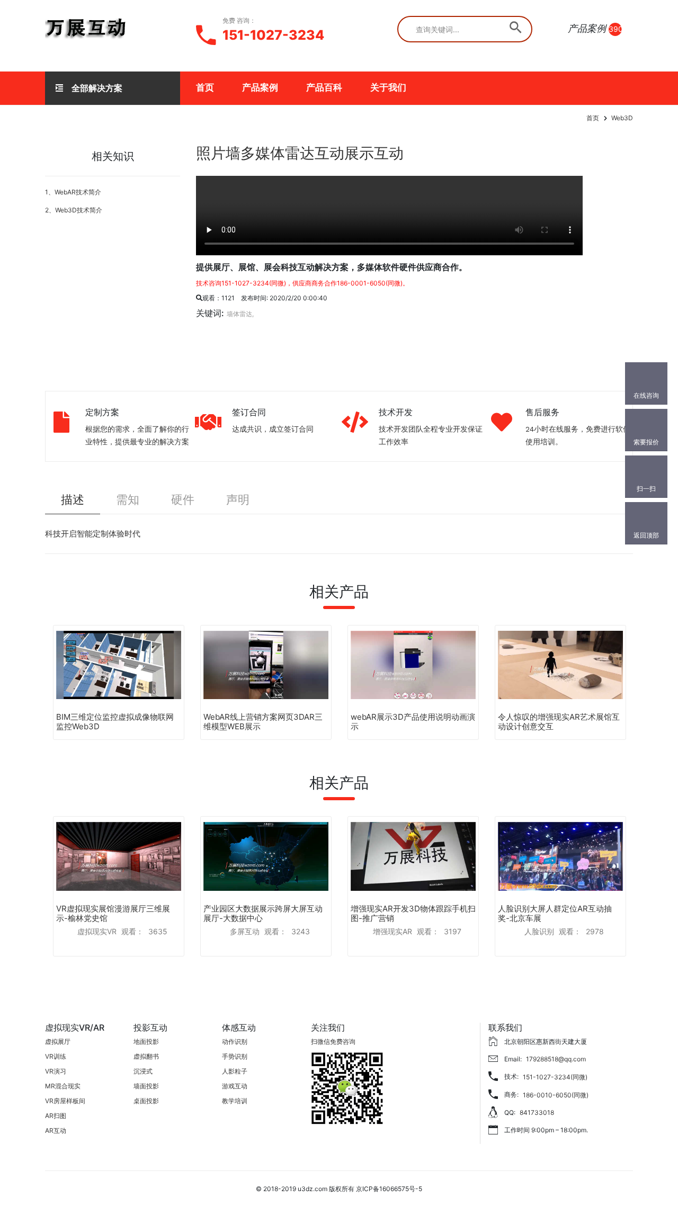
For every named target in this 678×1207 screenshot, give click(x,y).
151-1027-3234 (273, 35)
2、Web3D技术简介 (73, 210)
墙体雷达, (240, 314)
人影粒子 (234, 1071)
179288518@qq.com (556, 1059)
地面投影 (146, 1041)
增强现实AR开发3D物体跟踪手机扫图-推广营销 (413, 913)
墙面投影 (146, 1086)
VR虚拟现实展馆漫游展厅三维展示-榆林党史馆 (113, 913)
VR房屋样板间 (65, 1101)
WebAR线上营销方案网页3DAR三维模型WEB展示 (263, 721)
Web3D (622, 118)
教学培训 (234, 1101)
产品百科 (324, 87)
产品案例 (260, 87)
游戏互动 (234, 1086)
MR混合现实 (63, 1086)
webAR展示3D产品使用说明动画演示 (413, 721)
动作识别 (234, 1041)
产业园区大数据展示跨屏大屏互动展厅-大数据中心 (263, 913)
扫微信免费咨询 (333, 1041)
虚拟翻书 (146, 1056)
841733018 (537, 1112)
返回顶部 (646, 535)
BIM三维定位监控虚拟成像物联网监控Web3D (115, 721)
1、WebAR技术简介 (73, 192)
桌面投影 (146, 1101)
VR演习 (55, 1071)
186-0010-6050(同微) (555, 1095)
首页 (205, 87)
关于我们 (388, 87)
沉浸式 (143, 1071)
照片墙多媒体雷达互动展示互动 (300, 153)
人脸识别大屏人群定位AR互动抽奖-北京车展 (555, 913)
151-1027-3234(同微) (555, 1077)
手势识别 (234, 1056)
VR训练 (55, 1056)
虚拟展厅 (57, 1041)
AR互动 (55, 1130)
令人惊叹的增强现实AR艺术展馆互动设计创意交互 (559, 721)
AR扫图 (55, 1116)
